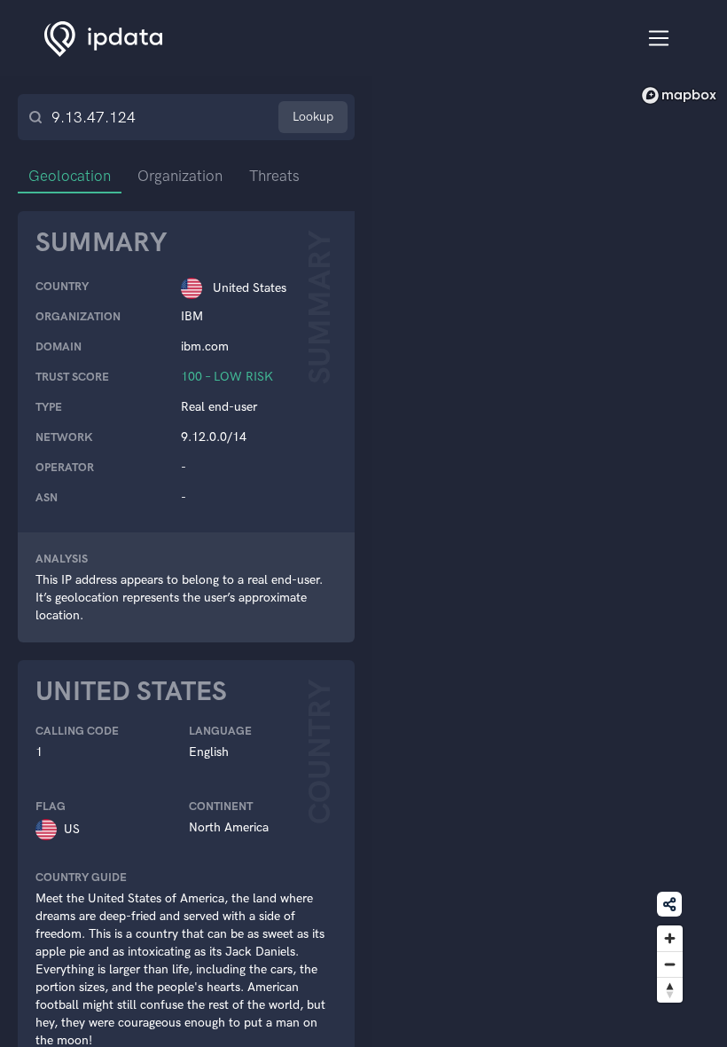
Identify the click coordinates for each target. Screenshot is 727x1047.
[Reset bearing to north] (670, 990)
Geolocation (69, 176)
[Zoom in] (670, 938)
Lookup (313, 116)
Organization (180, 176)
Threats (274, 176)
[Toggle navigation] (659, 38)
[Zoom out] (670, 964)
